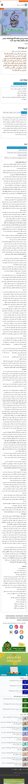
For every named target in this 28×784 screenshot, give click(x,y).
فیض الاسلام (5, 112)
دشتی (14, 112)
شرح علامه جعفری (23, 150)
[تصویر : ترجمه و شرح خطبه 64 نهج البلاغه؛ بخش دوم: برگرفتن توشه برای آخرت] (14, 22)
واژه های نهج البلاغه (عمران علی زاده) (19, 86)
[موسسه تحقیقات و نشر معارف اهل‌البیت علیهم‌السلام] (22, 6)
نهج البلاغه (26, 616)
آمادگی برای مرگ (12, 618)
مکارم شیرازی (24, 115)
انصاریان (18, 112)
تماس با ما (13, 769)
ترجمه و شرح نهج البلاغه (23, 618)
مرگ (17, 618)
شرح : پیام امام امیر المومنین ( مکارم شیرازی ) (17, 148)
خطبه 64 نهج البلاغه (19, 616)
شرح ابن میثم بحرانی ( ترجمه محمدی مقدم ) (17, 153)
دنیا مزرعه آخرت (25, 620)
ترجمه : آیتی (24, 112)
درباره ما (18, 769)
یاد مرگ (7, 618)
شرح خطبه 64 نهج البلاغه (10, 616)
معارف (2, 8)
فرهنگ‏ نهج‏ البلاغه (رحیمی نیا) (20, 83)
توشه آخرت (19, 620)
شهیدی (10, 112)
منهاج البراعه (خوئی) (22, 155)
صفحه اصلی (24, 769)
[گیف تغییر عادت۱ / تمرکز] (14, 676)
